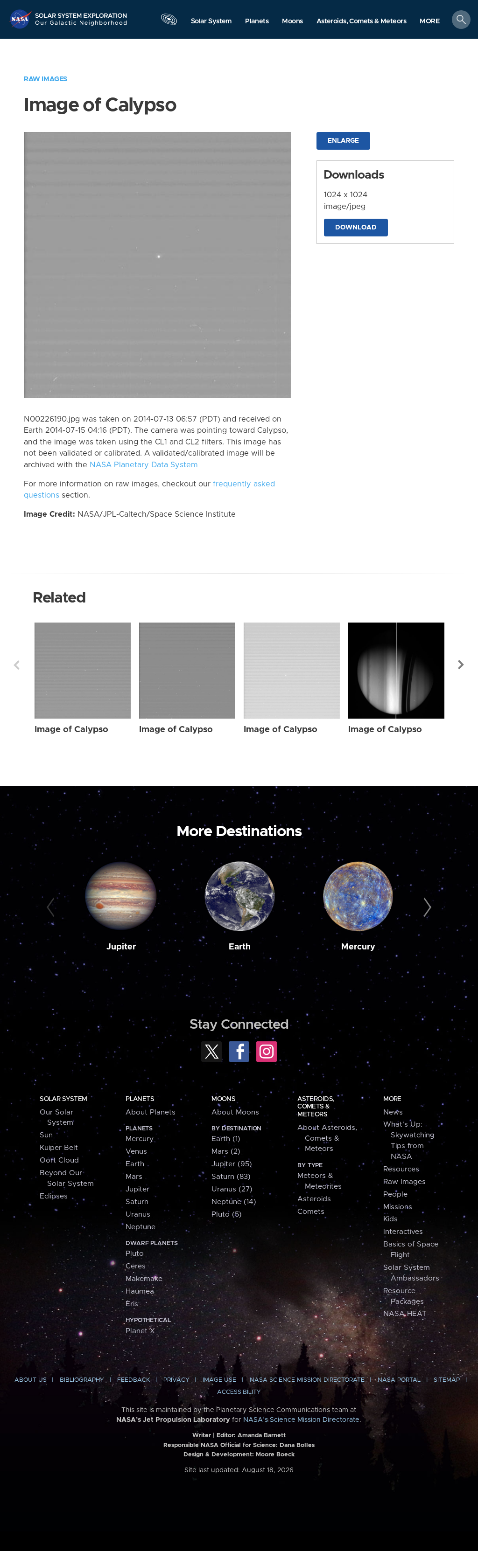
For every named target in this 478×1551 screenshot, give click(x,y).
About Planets (151, 1112)
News (393, 1112)
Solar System (63, 1099)
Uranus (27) (232, 1189)
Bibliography (82, 1380)
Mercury (358, 947)
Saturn (137, 1201)
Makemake (144, 1278)
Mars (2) (225, 1151)
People (395, 1194)
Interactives (403, 1231)
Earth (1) (225, 1139)
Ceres (136, 1266)
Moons (223, 1099)
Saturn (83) (231, 1176)
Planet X (140, 1331)
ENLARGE (343, 141)
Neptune (140, 1227)
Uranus (138, 1214)
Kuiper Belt (59, 1147)
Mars (134, 1176)
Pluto (135, 1253)
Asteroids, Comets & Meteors (315, 1107)
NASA (21, 19)
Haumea (140, 1291)
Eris (132, 1304)
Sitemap (447, 1380)
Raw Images (45, 79)
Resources (401, 1169)
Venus (136, 1151)
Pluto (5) (226, 1214)
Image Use (219, 1380)
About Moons (235, 1112)
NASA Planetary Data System (144, 465)
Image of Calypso (71, 729)
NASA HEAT (405, 1313)
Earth (240, 947)
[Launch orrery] (169, 22)
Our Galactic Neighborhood (81, 25)
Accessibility (239, 1392)
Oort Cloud (59, 1160)
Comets (310, 1211)
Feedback (133, 1380)
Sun (46, 1135)
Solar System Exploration (81, 12)
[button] (429, 22)
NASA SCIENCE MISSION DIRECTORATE (307, 1380)
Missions (397, 1207)
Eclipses (54, 1196)
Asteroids (314, 1199)
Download (356, 227)
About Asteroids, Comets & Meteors (327, 1138)
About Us (30, 1380)
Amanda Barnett (262, 1436)
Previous (16, 665)
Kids (390, 1219)
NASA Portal (399, 1380)
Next (462, 665)
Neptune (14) (233, 1201)
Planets (140, 1099)
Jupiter (121, 947)
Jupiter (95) (231, 1164)
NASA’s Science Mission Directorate (301, 1420)
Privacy (176, 1380)
